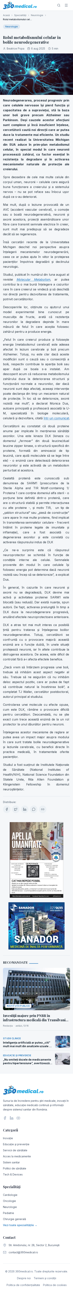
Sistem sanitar (11, 1162)
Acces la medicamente (17, 1156)
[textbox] (36, 445)
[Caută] (59, 5)
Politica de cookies (55, 1285)
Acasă (6, 15)
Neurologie (37, 15)
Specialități (20, 15)
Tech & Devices (13, 1174)
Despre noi (24, 1278)
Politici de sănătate (14, 1168)
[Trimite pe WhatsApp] (33, 809)
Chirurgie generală (14, 1219)
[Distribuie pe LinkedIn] (24, 809)
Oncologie (9, 1200)
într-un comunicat (56, 418)
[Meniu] (66, 5)
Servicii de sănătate (15, 1150)
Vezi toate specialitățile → (20, 1225)
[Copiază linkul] (42, 809)
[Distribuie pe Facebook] (6, 809)
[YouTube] (18, 1118)
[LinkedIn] (11, 1118)
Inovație (8, 1138)
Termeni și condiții (45, 1278)
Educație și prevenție (16, 1144)
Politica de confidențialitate (23, 1285)
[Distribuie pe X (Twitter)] (15, 809)
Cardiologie (10, 1194)
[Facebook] (5, 1118)
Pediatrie (8, 1213)
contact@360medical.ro (23, 1252)
